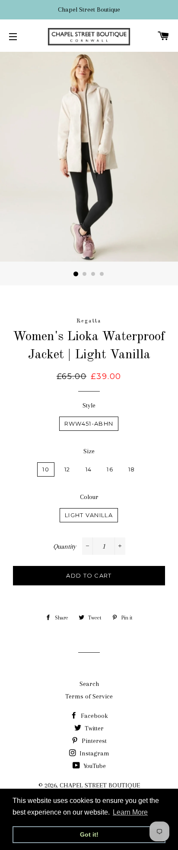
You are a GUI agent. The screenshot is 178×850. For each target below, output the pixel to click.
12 (67, 469)
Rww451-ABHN (88, 423)
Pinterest (93, 741)
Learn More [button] (130, 812)
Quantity (64, 546)
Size (89, 451)
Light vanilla (89, 515)
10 (45, 469)
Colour (89, 497)
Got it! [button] (89, 834)
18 (131, 469)
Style (89, 405)
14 (89, 469)
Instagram (93, 753)
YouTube (94, 766)
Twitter (93, 728)
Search (89, 684)
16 (110, 469)
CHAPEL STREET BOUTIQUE (100, 785)
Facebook (93, 716)
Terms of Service (89, 696)
